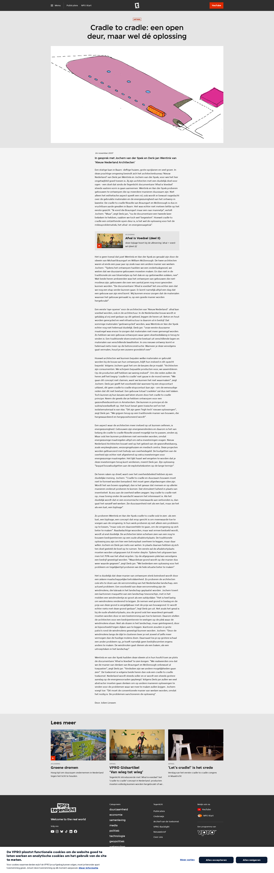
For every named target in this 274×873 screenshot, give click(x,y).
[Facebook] (75, 831)
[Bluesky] (61, 831)
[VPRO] (206, 833)
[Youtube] (52, 831)
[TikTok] (66, 831)
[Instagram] (57, 831)
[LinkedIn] (71, 831)
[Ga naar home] (137, 5)
